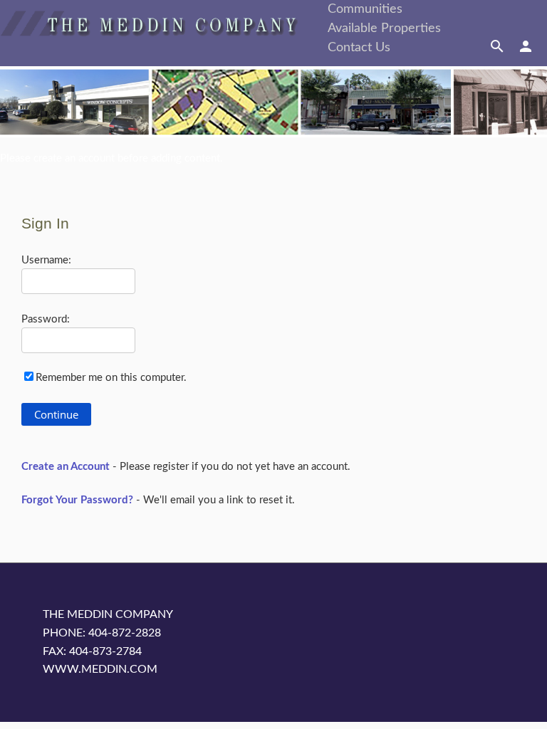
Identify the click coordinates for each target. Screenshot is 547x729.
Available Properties (384, 28)
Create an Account (65, 466)
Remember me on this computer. (111, 377)
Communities (365, 9)
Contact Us (359, 47)
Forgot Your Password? (77, 500)
